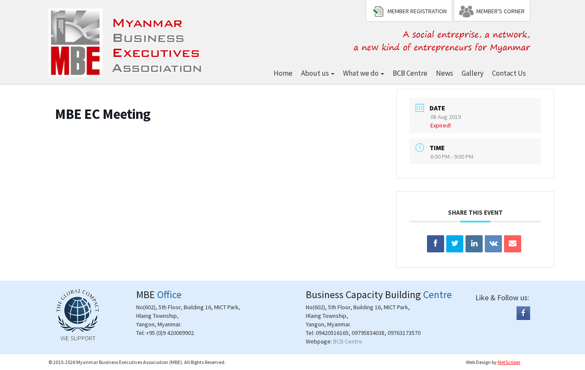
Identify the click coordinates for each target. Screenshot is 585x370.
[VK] (493, 243)
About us (315, 73)
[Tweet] (454, 243)
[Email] (512, 243)
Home (283, 73)
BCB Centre (410, 73)
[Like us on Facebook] (523, 313)
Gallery (473, 73)
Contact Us (509, 73)
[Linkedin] (474, 243)
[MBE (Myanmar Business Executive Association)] (126, 41)
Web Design (478, 362)
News (444, 73)
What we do (361, 73)
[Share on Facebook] (435, 243)
